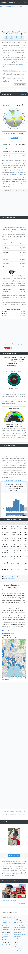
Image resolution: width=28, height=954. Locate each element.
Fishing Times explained (20, 934)
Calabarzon (15, 6)
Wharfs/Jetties (6, 635)
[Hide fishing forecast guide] (25, 43)
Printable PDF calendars (9, 578)
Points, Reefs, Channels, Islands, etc (12, 637)
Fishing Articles (5, 929)
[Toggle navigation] (25, 2)
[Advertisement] (14, 18)
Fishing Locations (6, 922)
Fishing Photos (5, 927)
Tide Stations (5, 924)
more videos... (22, 903)
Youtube (5, 938)
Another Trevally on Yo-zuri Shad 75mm (14, 826)
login (6, 912)
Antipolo (6, 47)
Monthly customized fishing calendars (12, 576)
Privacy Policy (17, 950)
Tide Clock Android (20, 927)
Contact (16, 944)
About (15, 946)
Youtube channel (18, 865)
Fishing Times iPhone (20, 925)
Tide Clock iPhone (19, 929)
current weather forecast (17, 174)
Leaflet (12, 676)
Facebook (5, 934)
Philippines (9, 6)
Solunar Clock (17, 936)
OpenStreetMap (18, 676)
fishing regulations (14, 617)
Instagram (5, 936)
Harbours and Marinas (8, 633)
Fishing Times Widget (7, 944)
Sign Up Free (14, 137)
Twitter (5, 939)
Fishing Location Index (19, 938)
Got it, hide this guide (20, 84)
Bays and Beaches (7, 630)
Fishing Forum (5, 925)
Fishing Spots (3, 6)
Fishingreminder (10, 2)
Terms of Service (18, 948)
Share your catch (14, 855)
